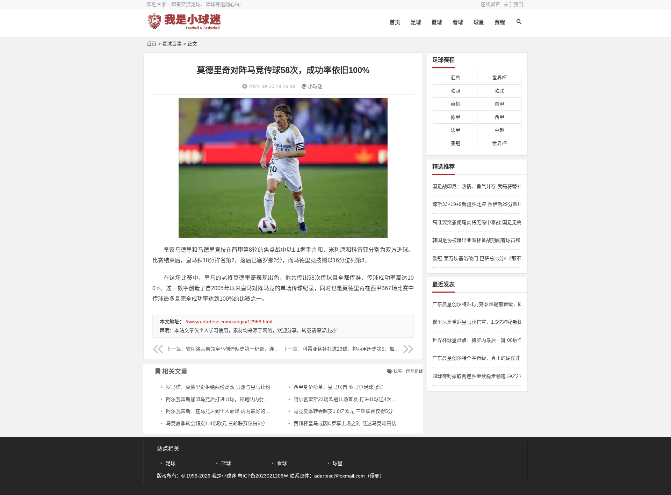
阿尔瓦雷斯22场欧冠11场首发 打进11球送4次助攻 (347, 399)
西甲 (499, 117)
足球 (416, 22)
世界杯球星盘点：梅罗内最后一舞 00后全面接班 (476, 340)
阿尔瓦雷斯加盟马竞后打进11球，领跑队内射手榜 (220, 399)
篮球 (437, 22)
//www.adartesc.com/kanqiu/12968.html (229, 321)
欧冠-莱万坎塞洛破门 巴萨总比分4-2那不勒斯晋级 (476, 258)
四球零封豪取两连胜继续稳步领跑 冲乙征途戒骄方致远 (476, 376)
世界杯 (499, 77)
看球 (458, 22)
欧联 (499, 91)
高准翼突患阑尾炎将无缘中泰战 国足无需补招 (476, 222)
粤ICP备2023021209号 (263, 476)
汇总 (455, 77)
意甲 (499, 104)
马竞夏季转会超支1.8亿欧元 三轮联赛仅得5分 (343, 411)
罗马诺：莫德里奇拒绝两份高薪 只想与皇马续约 (218, 387)
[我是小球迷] (185, 27)
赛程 (500, 22)
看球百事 (172, 43)
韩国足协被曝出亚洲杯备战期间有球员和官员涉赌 (476, 240)
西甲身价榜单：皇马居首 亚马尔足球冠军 (338, 387)
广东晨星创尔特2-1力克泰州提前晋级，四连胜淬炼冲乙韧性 (476, 304)
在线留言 (490, 4)
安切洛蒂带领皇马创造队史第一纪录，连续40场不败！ (245, 349)
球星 (479, 22)
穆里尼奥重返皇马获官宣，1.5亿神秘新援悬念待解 (476, 322)
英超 (455, 104)
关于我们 (513, 4)
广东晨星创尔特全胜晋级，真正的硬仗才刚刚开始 (476, 358)
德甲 (455, 117)
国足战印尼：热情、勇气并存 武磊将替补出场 (476, 186)
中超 (499, 130)
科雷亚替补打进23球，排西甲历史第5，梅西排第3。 (360, 349)
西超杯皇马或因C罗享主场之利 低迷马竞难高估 (345, 423)
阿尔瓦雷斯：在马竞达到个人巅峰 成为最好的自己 (220, 411)
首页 (395, 22)
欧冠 (455, 91)
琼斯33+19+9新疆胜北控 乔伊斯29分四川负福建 (476, 204)
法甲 (455, 130)
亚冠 (455, 143)
